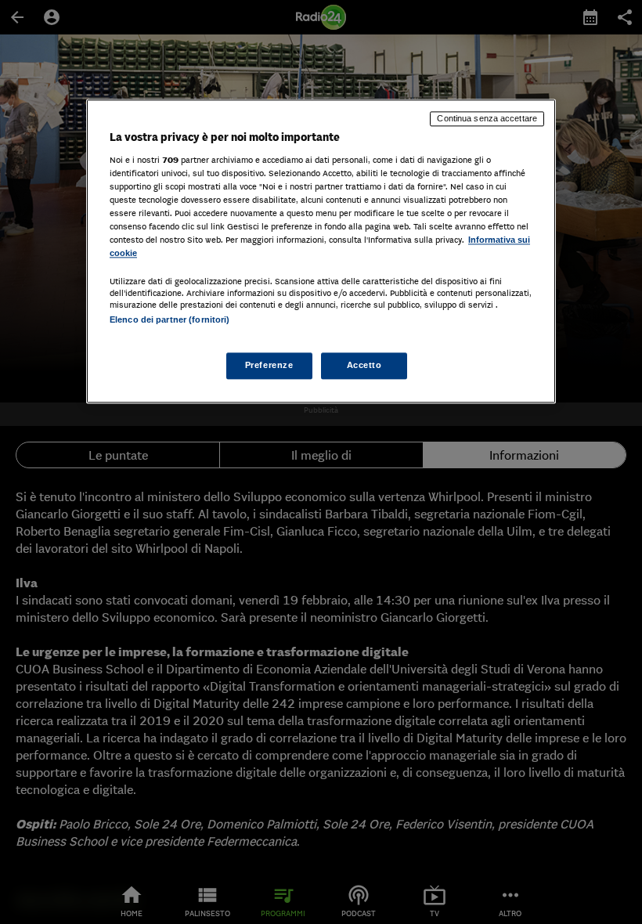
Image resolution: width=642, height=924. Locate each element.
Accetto (364, 365)
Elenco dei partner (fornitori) (169, 319)
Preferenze (269, 365)
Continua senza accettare (487, 118)
